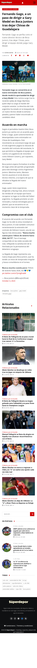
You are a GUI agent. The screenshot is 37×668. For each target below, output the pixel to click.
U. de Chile (16, 559)
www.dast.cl (20, 632)
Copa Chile (19, 589)
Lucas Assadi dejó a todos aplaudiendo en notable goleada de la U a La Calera (23, 548)
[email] (28, 55)
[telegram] (20, 55)
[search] (32, 514)
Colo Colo (5, 580)
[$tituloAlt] (6, 531)
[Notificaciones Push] (22, 2)
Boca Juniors (14, 291)
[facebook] (11, 55)
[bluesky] (22, 618)
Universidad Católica (8, 589)
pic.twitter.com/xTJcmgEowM (14, 273)
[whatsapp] (23, 55)
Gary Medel (22, 291)
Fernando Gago (7, 294)
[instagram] (11, 618)
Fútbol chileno (18, 526)
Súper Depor (9, 52)
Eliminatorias (6, 583)
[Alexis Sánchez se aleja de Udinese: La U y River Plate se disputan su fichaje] (18, 486)
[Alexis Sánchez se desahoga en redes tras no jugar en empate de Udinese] (18, 355)
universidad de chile (15, 580)
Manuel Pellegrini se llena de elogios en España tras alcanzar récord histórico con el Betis (18, 436)
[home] (6, 2)
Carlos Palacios (7, 586)
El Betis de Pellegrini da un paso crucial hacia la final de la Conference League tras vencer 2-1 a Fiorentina (18, 339)
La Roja (24, 580)
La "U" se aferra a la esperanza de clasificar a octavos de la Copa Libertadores (22, 564)
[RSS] (25, 618)
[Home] (18, 602)
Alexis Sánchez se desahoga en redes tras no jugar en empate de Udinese (17, 371)
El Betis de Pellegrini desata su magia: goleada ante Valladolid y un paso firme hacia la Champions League (18, 403)
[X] (18, 618)
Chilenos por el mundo (9, 335)
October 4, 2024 (8, 281)
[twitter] (16, 55)
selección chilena (18, 586)
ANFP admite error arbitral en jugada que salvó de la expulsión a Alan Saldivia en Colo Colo (24, 532)
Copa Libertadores (17, 583)
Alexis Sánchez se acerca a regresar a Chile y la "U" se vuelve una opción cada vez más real (18, 469)
